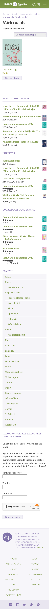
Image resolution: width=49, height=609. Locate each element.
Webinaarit (10, 425)
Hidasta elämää (15, 4)
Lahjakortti (10, 345)
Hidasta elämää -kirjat (19, 298)
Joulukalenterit (15, 287)
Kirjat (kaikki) (12, 292)
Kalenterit (10, 282)
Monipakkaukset (13, 372)
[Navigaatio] (44, 4)
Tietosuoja (13, 589)
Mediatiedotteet (13, 579)
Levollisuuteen (12, 361)
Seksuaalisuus (12, 398)
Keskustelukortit (16, 335)
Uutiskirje (13, 574)
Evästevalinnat (13, 595)
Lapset (8, 356)
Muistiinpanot (12, 377)
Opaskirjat (13, 313)
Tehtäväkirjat (14, 324)
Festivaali (35, 564)
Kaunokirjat (14, 303)
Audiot (13, 558)
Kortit (8, 329)
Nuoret (8, 382)
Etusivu (6, 14)
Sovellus (35, 579)
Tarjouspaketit (12, 403)
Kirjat (10, 308)
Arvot (35, 558)
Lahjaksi (9, 351)
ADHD (8, 277)
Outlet (8, 388)
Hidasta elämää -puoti (21, 14)
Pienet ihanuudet (13, 393)
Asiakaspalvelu (13, 564)
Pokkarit (12, 319)
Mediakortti (35, 574)
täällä (40, 547)
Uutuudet (9, 419)
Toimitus (35, 584)
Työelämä (10, 414)
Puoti (13, 584)
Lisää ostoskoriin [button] (12, 78)
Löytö (8, 366)
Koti (7, 340)
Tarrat (8, 409)
